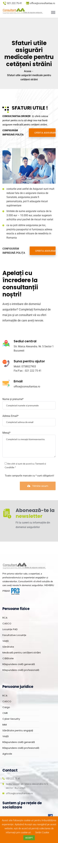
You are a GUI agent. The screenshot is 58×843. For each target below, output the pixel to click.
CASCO (6, 623)
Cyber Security (11, 718)
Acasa (27, 71)
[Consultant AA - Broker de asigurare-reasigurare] (22, 11)
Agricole (7, 753)
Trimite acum (40, 486)
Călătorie (8, 658)
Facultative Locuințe (14, 635)
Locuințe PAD (10, 629)
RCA (4, 617)
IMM (4, 724)
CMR (5, 713)
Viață (5, 641)
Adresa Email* (10, 415)
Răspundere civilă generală (18, 664)
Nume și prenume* (13, 399)
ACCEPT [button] (29, 838)
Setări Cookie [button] (42, 832)
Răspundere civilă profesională (20, 670)
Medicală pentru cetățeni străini (21, 652)
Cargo (6, 707)
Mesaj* (6, 432)
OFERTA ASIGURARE (45, 132)
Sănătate (8, 646)
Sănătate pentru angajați (17, 730)
